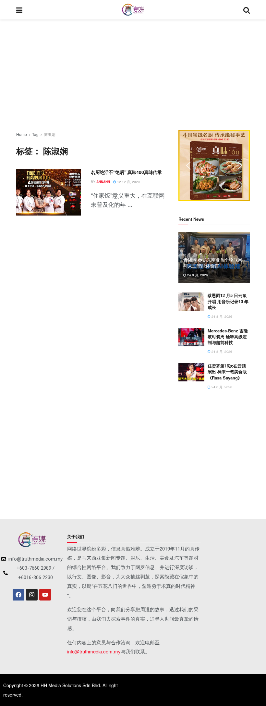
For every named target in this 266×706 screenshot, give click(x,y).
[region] (214, 165)
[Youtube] (45, 595)
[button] (188, 165)
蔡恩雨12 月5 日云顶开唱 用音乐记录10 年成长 (228, 301)
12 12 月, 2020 (128, 182)
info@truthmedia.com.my (94, 651)
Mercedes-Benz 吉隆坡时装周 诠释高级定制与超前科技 (228, 336)
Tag (35, 134)
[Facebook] (18, 595)
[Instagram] (32, 595)
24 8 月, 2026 (197, 275)
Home (21, 134)
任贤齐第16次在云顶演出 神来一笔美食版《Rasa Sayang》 (227, 371)
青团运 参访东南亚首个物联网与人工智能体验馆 (212, 262)
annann (103, 182)
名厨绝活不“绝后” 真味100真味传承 (126, 172)
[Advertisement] (133, 74)
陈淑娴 (49, 134)
